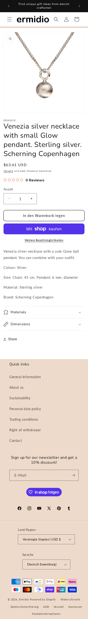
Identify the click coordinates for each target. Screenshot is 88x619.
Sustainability (19, 398)
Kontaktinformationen (46, 613)
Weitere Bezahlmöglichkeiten (44, 240)
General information (25, 377)
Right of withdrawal (24, 430)
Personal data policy (25, 409)
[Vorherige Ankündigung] (9, 6)
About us (16, 387)
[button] (9, 19)
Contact (15, 441)
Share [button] (12, 339)
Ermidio (24, 599)
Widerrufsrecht (70, 599)
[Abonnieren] (73, 475)
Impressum (75, 606)
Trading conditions (23, 419)
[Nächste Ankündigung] (79, 6)
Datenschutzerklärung (25, 606)
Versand (8, 170)
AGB (46, 606)
